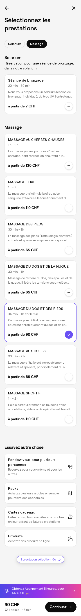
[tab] (14, 44)
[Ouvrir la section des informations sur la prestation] (69, 106)
